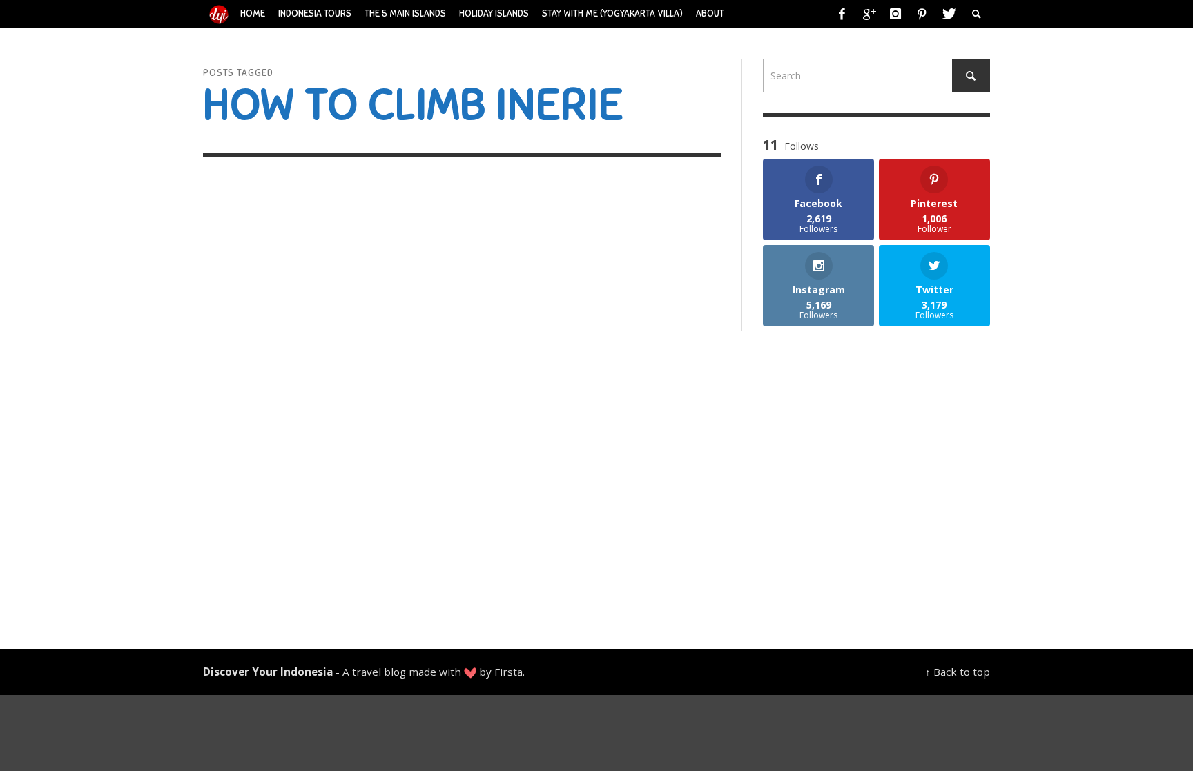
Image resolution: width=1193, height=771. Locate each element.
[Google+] (868, 14)
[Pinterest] (922, 14)
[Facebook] (842, 14)
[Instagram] (895, 14)
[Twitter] (948, 14)
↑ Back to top (957, 672)
